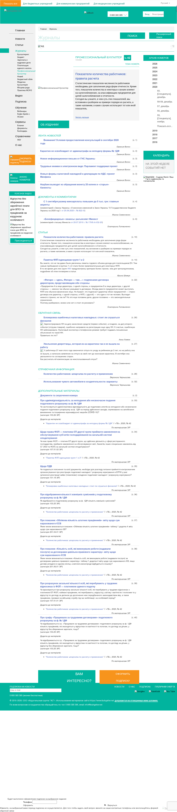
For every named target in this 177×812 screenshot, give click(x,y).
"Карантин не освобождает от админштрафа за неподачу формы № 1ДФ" (79, 423)
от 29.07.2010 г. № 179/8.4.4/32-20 (86, 222)
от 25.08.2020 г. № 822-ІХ (73, 210)
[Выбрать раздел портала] (1, 15)
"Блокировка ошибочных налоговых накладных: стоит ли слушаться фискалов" (81, 485)
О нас (132, 687)
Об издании (49, 124)
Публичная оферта (165, 687)
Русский (165, 3)
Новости (119, 687)
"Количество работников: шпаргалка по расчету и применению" (75, 511)
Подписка (145, 687)
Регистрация (158, 14)
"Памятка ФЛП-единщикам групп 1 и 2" (63, 457)
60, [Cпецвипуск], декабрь (164, 94)
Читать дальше (82, 117)
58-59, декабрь (164, 101)
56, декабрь (163, 110)
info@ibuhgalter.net (93, 705)
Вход (147, 14)
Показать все (10, 3)
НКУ (69, 268)
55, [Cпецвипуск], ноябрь (164, 118)
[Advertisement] (17, 292)
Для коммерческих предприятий (72, 3)
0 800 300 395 (116, 15)
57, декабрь (163, 106)
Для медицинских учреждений (109, 3)
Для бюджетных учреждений (37, 3)
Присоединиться (23, 240)
